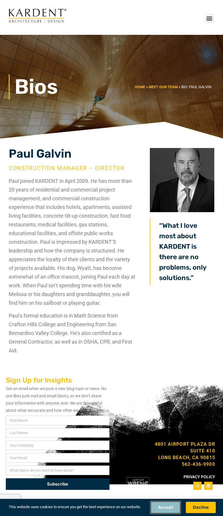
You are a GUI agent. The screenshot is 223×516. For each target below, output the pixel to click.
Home (140, 87)
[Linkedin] (208, 486)
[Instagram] (197, 486)
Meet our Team (163, 87)
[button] (209, 18)
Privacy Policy (199, 476)
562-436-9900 (198, 464)
